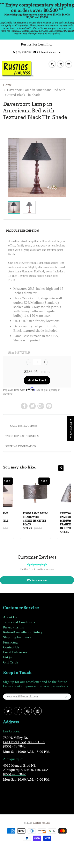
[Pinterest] (28, 711)
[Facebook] (18, 711)
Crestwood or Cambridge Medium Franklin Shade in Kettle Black (57, 521)
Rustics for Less (41, 822)
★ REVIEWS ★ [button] (70, 428)
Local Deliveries (15, 652)
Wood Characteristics (22, 436)
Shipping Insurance (17, 637)
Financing (10, 642)
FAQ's (7, 657)
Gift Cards (10, 662)
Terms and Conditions (19, 622)
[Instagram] (38, 711)
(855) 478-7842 (23, 52)
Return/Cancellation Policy (23, 632)
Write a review (37, 580)
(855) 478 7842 (14, 746)
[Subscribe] (65, 697)
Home (7, 85)
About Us (10, 617)
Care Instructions (23, 425)
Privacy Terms (13, 627)
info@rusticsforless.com (49, 52)
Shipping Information (20, 446)
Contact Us (11, 647)
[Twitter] (8, 711)
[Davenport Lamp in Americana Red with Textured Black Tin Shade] (37, 168)
